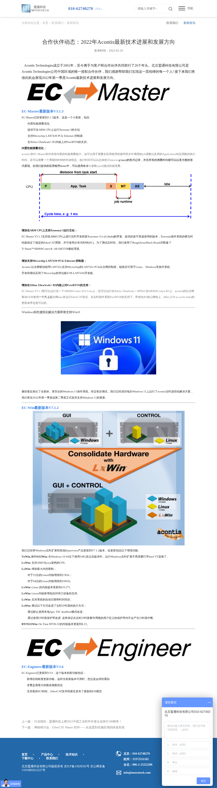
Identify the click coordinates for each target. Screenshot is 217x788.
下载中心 (27, 758)
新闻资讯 (73, 23)
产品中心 (47, 754)
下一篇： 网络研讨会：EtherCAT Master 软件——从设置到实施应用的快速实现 (73, 727)
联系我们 (58, 23)
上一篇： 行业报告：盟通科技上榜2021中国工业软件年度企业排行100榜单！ (72, 721)
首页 (45, 23)
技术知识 (72, 754)
